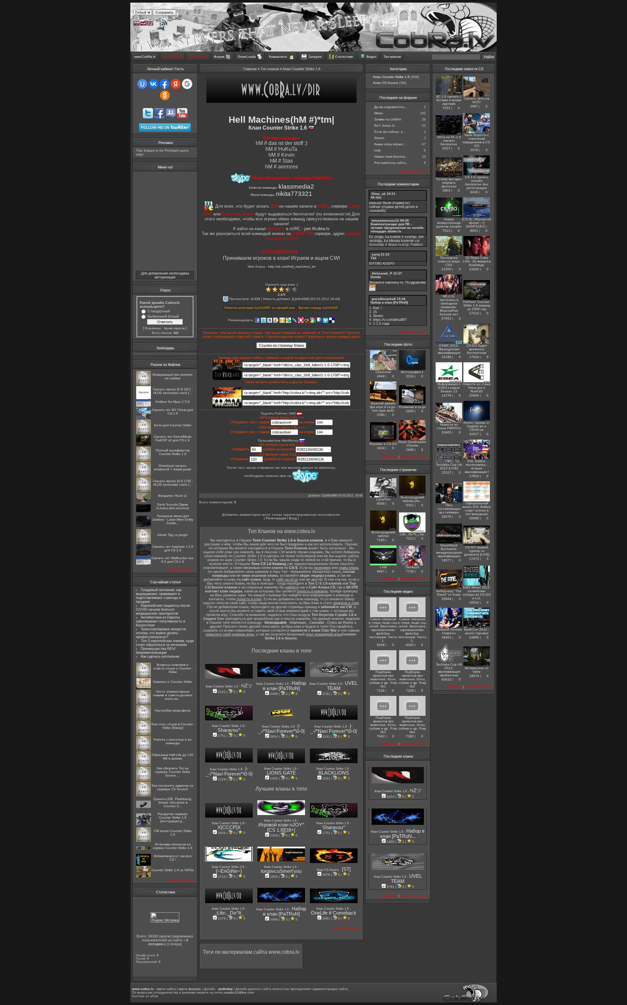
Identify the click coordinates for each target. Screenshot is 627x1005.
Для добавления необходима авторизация (165, 275)
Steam (379, 138)
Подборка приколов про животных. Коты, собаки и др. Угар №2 (412, 679)
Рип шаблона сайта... (391, 163)
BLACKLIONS (333, 773)
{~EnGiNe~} (229, 871)
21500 (446, 269)
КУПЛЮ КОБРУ (381, 263)
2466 (410, 449)
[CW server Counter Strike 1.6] (143, 840)
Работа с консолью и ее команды (172, 741)
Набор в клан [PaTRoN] (284, 686)
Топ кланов (270, 69)
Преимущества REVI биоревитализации (155, 650)
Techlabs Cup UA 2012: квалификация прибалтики (449, 670)
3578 (474, 150)
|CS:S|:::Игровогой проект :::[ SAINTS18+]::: (476, 222)
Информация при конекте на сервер (173, 376)
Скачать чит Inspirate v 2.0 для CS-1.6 (172, 548)
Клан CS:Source (328, 870)
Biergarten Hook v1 (172, 495)
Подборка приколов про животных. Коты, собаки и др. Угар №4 (412, 725)
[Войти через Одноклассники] (165, 95)
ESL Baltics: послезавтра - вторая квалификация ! (477, 466)
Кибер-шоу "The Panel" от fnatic (448, 592)
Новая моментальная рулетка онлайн (448, 222)
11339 (255, 299)
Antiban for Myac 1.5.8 (172, 401)
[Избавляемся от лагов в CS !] (143, 864)
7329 (410, 690)
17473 (474, 558)
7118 (380, 690)
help (377, 150)
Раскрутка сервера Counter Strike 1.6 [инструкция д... (172, 817)
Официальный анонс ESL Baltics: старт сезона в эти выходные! (476, 508)
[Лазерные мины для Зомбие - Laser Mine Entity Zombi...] (143, 525)
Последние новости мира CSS (449, 261)
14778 (446, 395)
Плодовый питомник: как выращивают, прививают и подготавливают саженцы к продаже (159, 596)
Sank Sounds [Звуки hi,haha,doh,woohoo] (172, 506)
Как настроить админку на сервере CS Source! (172, 787)
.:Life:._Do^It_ (229, 913)
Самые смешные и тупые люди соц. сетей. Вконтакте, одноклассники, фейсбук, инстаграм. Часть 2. (412, 629)
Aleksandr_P (382, 273)
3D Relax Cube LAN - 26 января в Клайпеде (476, 261)
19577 (446, 560)
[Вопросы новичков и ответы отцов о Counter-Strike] (143, 676)
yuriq (376, 254)
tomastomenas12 (385, 220)
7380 (410, 736)
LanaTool (383, 499)
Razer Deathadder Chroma (412, 443)
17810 (474, 476)
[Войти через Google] (187, 84)
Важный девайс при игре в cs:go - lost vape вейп (383, 406)
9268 (381, 645)
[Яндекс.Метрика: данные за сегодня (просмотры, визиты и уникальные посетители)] (165, 917)
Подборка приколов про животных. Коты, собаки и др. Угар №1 (383, 679)
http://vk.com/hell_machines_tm (291, 266)
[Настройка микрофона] (143, 718)
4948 (381, 376)
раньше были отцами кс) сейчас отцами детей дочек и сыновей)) (393, 206)
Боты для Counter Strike (172, 425)
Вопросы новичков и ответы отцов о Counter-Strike (172, 668)
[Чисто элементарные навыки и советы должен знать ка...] (143, 703)
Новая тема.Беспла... (391, 156)
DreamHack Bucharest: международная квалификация (449, 550)
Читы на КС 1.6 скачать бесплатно (449, 140)
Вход (293, 518)
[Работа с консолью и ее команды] (143, 749)
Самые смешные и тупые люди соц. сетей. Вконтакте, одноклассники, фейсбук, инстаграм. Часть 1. (383, 629)
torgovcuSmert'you (281, 871)
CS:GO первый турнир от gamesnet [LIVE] (477, 550)
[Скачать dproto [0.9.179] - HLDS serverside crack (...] (143, 491)
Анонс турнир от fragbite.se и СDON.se (476, 426)
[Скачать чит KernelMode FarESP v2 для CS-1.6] (143, 445)
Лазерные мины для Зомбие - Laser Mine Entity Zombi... (172, 519)
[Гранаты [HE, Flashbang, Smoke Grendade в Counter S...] (143, 807)
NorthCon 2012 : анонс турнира (476, 631)
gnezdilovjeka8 (384, 299)
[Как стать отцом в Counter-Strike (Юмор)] (143, 734)
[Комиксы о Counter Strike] (143, 688)
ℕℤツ (246, 685)
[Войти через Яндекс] (176, 84)
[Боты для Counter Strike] (143, 433)
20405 (446, 432)
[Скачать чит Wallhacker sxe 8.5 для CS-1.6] (143, 563)
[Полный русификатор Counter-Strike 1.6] (143, 460)
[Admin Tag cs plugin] (143, 542)
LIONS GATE (281, 773)
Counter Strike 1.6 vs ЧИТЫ (173, 870)
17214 (474, 313)
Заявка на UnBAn (387, 119)
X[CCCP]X (229, 827)
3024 (381, 448)
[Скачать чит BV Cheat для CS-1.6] (143, 417)
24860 (474, 637)
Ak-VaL (376, 197)
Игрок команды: (281, 194)
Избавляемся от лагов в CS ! (172, 857)
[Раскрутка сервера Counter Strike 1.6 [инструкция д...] (143, 824)
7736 (410, 571)
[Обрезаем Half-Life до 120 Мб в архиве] (143, 764)
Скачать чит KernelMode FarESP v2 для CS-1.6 (173, 438)
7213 (410, 538)
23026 (474, 269)
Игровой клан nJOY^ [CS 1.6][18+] (281, 827)
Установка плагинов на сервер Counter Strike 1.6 (172, 846)
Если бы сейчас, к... (389, 131)
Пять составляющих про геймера (449, 508)
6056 (381, 503)
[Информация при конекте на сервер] (143, 384)
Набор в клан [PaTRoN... (402, 833)
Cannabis (316, 622)
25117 (446, 472)
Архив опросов (174, 328)
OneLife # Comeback (333, 913)
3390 (381, 414)
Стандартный (159, 311)
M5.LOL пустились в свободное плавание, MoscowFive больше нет (449, 305)
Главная (250, 69)
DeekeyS (412, 567)
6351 (410, 505)
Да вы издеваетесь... (390, 107)
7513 (446, 230)
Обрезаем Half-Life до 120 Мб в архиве (172, 756)
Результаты (153, 328)
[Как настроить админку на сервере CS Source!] (143, 795)
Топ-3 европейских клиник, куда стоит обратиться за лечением (165, 643)
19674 (474, 676)
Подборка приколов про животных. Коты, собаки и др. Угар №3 (383, 725)
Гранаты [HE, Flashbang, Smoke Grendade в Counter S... (172, 802)
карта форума (190, 989)
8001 (474, 230)
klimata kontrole (401, 241)
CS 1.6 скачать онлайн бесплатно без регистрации (476, 182)
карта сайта (166, 989)
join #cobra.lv (317, 228)
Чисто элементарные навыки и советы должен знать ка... (172, 695)
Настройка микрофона (172, 710)
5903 (446, 190)
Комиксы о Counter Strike (172, 681)
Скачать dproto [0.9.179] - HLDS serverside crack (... (173, 482)
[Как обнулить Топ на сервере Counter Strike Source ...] (143, 780)
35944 (446, 599)
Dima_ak (379, 194)
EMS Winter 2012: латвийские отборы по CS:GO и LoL (477, 593)
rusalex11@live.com (239, 992)
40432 (446, 679)
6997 (381, 571)
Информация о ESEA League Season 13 (449, 387)
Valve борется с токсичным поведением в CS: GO (476, 140)
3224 (410, 376)
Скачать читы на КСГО (477, 100)
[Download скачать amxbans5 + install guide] (143, 475)
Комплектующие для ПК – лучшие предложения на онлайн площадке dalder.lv (397, 227)
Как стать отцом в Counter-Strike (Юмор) (173, 726)
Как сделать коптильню (160, 656)
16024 (474, 602)
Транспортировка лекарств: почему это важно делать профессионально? (161, 633)
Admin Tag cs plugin (172, 535)
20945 (474, 395)
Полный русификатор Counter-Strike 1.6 (173, 452)
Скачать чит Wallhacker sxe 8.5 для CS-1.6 (173, 559)
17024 (474, 357)
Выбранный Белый (163, 316)
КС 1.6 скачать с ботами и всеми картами (449, 100)
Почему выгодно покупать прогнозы (449, 182)
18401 (446, 637)
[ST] (346, 869)
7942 (381, 736)
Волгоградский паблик (383, 534)
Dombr (376, 277)
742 (374, 258)
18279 (446, 516)
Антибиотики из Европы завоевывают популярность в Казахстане (160, 621)
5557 (446, 148)
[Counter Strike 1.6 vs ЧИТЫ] (143, 876)
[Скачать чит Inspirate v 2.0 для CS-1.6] (143, 554)
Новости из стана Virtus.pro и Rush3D (476, 387)
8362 (410, 645)
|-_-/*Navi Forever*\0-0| (281, 728)
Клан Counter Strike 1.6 (301, 69)
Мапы (378, 113)
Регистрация (276, 518)
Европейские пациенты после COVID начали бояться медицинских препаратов (163, 609)
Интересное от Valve (477, 669)
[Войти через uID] (142, 84)
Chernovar (383, 372)
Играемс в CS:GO (383, 444)
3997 (474, 106)
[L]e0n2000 (301, 299)
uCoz (154, 996)
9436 (474, 192)
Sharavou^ (228, 730)
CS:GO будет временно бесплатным (476, 349)
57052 (446, 318)
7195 (381, 540)
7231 (446, 108)
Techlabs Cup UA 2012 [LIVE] (449, 466)
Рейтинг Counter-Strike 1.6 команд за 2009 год (476, 305)
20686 (474, 518)
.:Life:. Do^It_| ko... (412, 534)
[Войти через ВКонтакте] (153, 84)
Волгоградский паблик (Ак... (412, 499)
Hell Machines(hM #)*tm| (281, 120)
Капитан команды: (281, 187)
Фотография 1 (412, 372)
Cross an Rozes (340, 622)
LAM (383, 567)
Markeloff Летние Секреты (449, 631)
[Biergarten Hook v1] (143, 501)
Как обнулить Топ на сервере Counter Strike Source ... (172, 771)
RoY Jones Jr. (384, 125)
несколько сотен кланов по (270, 568)
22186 (446, 357)
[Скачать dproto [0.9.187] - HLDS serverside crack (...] (143, 398)
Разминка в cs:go (412, 407)
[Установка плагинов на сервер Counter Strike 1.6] (143, 848)
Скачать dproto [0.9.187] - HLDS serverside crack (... (173, 391)
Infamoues (298, 622)
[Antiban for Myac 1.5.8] (143, 405)
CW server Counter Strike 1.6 (173, 832)
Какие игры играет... (390, 144)
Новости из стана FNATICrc (449, 426)
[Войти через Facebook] (164, 84)
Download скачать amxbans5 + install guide (172, 467)
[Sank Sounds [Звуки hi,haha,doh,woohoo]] (143, 511)
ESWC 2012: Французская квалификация (449, 349)
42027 (474, 434)
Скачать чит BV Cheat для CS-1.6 (172, 411)
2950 (410, 411)
